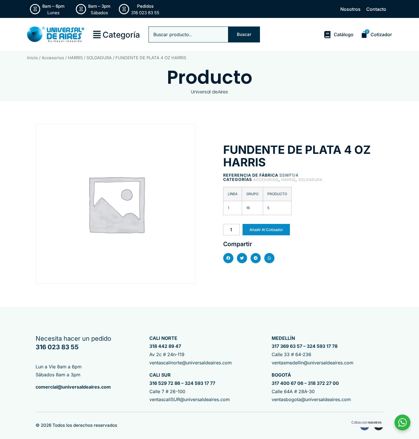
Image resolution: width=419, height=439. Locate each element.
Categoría (121, 35)
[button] (228, 258)
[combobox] (188, 34)
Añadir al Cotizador (266, 229)
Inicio (32, 57)
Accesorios (53, 57)
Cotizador (381, 34)
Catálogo (343, 34)
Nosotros (350, 9)
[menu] (97, 34)
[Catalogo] (327, 34)
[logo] (55, 34)
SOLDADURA (99, 57)
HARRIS (75, 57)
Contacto (376, 9)
